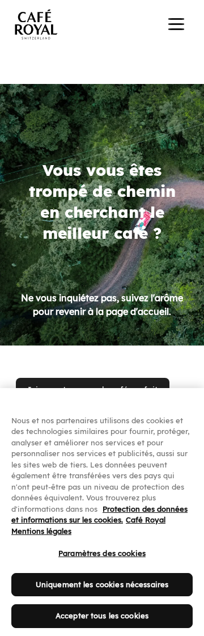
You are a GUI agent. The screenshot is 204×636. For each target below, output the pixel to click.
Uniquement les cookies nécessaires (102, 584)
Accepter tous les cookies (102, 615)
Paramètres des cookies (102, 553)
